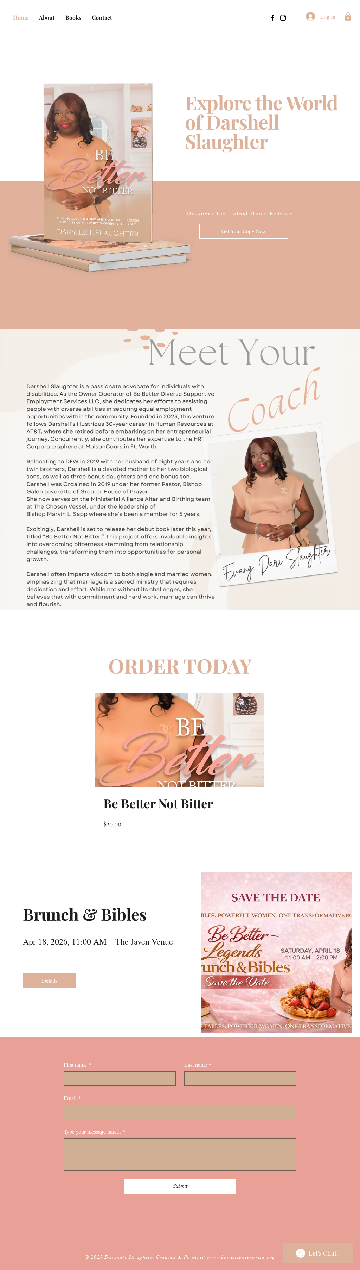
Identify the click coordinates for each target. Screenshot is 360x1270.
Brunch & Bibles (85, 914)
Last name (197, 1064)
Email (72, 1098)
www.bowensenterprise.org (241, 1257)
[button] (348, 16)
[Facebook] (272, 18)
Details (49, 980)
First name (77, 1064)
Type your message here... (94, 1131)
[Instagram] (283, 18)
